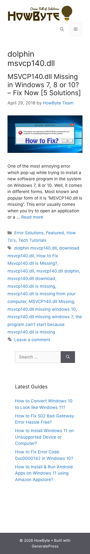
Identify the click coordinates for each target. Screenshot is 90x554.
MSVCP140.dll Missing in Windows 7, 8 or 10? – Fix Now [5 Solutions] (44, 84)
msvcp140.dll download (31, 278)
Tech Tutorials (32, 240)
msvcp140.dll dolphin (57, 271)
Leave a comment (32, 339)
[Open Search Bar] (62, 29)
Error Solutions (29, 232)
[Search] (68, 357)
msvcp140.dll (21, 271)
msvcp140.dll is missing (31, 286)
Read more (32, 217)
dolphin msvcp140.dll (35, 248)
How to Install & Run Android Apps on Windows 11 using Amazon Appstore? (44, 473)
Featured (55, 232)
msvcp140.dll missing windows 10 (42, 309)
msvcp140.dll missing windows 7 (40, 316)
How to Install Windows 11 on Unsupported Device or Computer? (44, 437)
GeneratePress (45, 546)
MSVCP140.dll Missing (51, 301)
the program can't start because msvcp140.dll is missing (45, 324)
